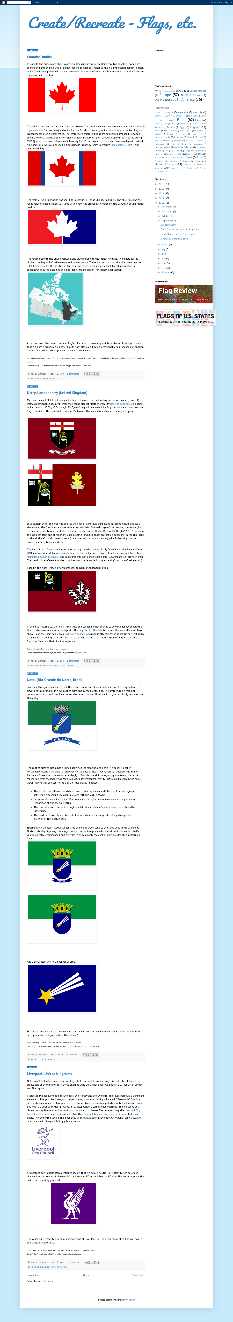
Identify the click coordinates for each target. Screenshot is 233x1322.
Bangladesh (181, 116)
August (165, 244)
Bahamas (158, 116)
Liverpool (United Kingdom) (49, 1073)
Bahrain (169, 116)
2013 (162, 197)
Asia (180, 90)
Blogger (130, 1299)
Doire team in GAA (80, 634)
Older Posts (138, 1275)
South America (48, 1059)
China (173, 123)
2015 (162, 188)
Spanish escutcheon (112, 807)
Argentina (183, 112)
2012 (162, 202)
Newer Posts (34, 1275)
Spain (189, 157)
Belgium (193, 115)
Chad (157, 123)
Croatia (194, 123)
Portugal (202, 150)
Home (86, 1275)
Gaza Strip (186, 130)
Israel (200, 137)
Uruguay (187, 164)
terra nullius (163, 171)
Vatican (199, 165)
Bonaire (170, 120)
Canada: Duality (39, 56)
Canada (38, 378)
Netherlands (160, 144)
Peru (179, 150)
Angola (169, 112)
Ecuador (171, 127)
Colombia (184, 123)
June (164, 253)
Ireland (190, 137)
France (174, 130)
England (39, 1266)
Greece (158, 134)
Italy (156, 141)
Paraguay (168, 150)
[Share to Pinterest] (98, 374)
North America (50, 378)
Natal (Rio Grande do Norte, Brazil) (55, 679)
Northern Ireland (50, 665)
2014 (162, 193)
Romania (169, 154)
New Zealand (179, 143)
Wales (181, 168)
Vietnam (171, 168)
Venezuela (160, 168)
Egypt (182, 127)
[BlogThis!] (88, 374)
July (164, 249)
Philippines (189, 151)
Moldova (177, 141)
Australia (197, 112)
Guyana (170, 134)
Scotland (198, 153)
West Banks (191, 168)
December (167, 206)
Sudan (200, 157)
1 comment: (72, 1054)
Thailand (173, 161)
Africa (158, 90)
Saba (188, 154)
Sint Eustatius (161, 157)
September (168, 220)
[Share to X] (91, 374)
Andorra (158, 112)
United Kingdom (66, 665)
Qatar (160, 154)
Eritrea (157, 130)
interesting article (68, 1110)
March (165, 267)
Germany (199, 130)
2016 (162, 183)
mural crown (45, 791)
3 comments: (73, 373)
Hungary (158, 137)
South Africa (176, 157)
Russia (180, 153)
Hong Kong (197, 134)
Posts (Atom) (47, 1281)
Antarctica (170, 91)
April (164, 263)
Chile (165, 123)
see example (119, 144)
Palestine (188, 147)
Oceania (159, 100)
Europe (38, 665)
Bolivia (160, 120)
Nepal (200, 141)
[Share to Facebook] (95, 374)
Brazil (38, 1059)
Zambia (203, 168)
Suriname (159, 161)
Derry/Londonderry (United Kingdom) (57, 392)
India (168, 137)
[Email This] (85, 374)
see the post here (121, 403)
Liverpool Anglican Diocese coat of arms (105, 1114)
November (167, 211)
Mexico (166, 141)
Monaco (189, 141)
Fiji (165, 130)
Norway (177, 147)
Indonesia (178, 137)
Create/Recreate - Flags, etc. (111, 22)
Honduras (183, 134)
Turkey (186, 161)
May (164, 258)
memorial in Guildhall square (43, 556)
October (166, 216)
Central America (198, 90)
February (166, 272)
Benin (203, 116)
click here (83, 653)
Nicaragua (198, 144)
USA (197, 161)
